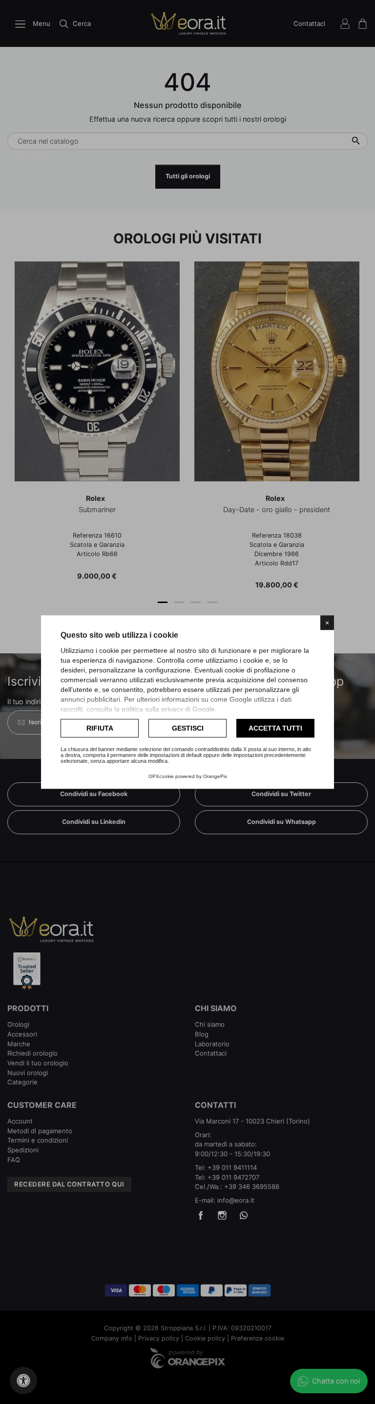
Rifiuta (99, 728)
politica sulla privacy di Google (168, 709)
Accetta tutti (275, 728)
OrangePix (215, 776)
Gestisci (188, 728)
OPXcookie (161, 776)
